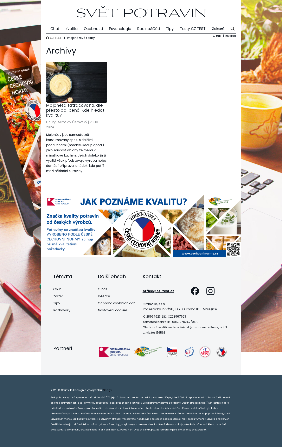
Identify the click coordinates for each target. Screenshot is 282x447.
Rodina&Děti (148, 28)
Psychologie (120, 28)
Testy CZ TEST (193, 28)
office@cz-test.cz (158, 291)
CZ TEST (56, 38)
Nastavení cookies (113, 310)
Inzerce (230, 36)
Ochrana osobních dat (116, 303)
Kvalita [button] (71, 28)
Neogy (107, 390)
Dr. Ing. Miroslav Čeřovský (66, 122)
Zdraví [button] (218, 28)
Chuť (57, 289)
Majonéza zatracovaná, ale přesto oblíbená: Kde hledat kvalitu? (75, 110)
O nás (217, 36)
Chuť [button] (54, 28)
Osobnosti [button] (93, 28)
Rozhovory (61, 310)
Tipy (56, 303)
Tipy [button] (170, 28)
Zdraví (58, 296)
